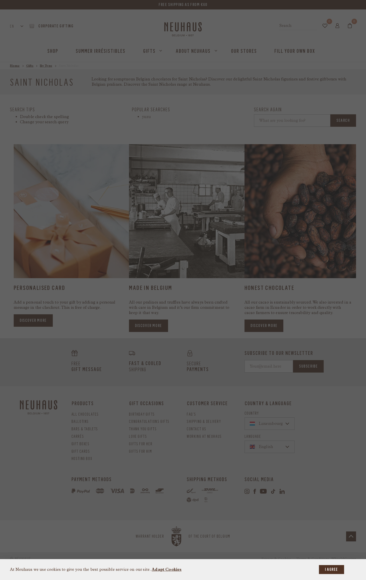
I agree (331, 569)
